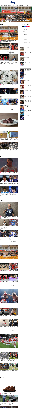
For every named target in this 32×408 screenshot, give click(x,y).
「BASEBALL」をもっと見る (14, 241)
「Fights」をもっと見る (14, 330)
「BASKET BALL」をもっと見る (13, 285)
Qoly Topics (2, 68)
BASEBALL (2, 200)
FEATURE (1, 24)
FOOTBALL (2, 156)
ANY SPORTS (2, 333)
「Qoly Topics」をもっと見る (14, 109)
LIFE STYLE (2, 377)
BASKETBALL (25, 42)
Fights (1, 288)
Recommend (2, 112)
